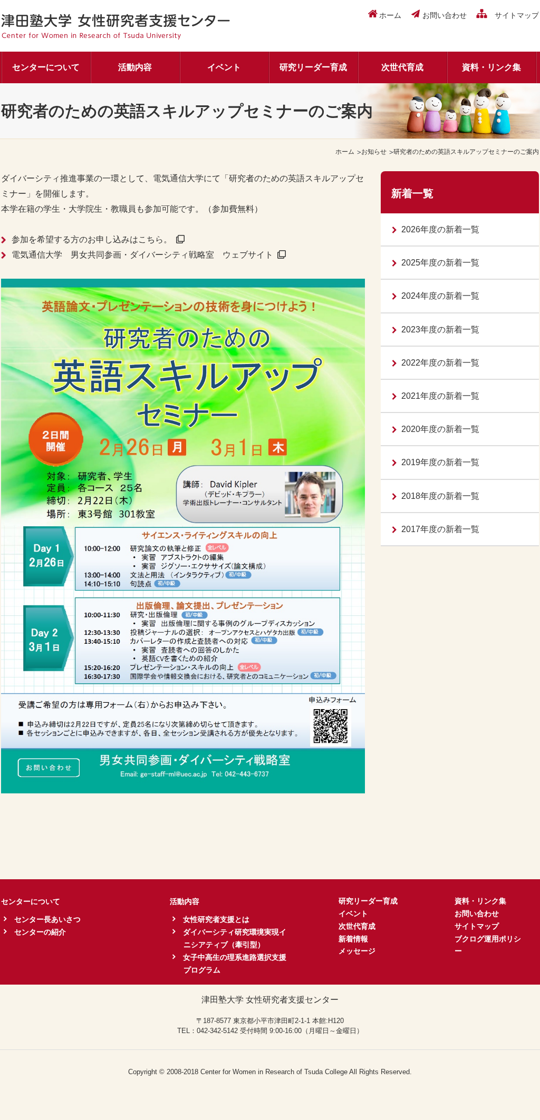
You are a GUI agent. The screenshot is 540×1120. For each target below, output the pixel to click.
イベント (224, 67)
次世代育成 (402, 67)
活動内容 (135, 67)
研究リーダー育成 (313, 67)
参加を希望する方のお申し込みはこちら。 (92, 239)
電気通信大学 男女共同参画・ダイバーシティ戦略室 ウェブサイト (142, 254)
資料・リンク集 (491, 67)
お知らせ (374, 151)
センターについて (46, 67)
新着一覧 (412, 193)
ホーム (344, 151)
